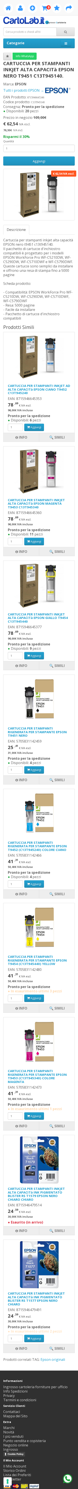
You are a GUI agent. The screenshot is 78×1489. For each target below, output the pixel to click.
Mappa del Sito (15, 1416)
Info (22, 1348)
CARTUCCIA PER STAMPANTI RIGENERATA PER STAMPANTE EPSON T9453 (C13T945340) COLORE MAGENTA (37, 1076)
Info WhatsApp (24, 56)
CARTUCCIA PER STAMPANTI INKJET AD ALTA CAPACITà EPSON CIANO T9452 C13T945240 (39, 389)
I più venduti (13, 1436)
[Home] (8, 9)
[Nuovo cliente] (32, 9)
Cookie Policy (15, 1454)
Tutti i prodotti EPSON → (24, 90)
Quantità (8, 141)
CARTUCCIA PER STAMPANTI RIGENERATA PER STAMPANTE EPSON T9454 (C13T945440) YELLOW (37, 960)
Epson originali (53, 1359)
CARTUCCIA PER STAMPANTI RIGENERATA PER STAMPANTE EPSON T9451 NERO (37, 732)
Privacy (9, 1395)
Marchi (9, 1427)
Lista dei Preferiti (17, 1474)
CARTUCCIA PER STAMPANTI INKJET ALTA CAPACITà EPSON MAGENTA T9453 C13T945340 (36, 503)
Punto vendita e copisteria (24, 1440)
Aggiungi (39, 161)
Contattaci (11, 1411)
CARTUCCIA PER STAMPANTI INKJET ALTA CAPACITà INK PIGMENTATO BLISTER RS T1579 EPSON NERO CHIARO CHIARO (36, 1194)
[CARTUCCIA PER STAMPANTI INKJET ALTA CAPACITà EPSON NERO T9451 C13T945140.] (39, 195)
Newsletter (12, 1479)
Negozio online (15, 1445)
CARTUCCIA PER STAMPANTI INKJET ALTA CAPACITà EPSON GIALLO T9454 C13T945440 (38, 617)
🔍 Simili (57, 1348)
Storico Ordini (14, 1470)
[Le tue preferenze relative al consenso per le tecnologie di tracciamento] (7, 1481)
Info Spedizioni (15, 1391)
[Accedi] (20, 9)
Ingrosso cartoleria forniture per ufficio (35, 1387)
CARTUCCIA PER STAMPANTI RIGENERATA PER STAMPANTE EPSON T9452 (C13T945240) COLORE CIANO (37, 846)
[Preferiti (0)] (57, 9)
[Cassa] (69, 9)
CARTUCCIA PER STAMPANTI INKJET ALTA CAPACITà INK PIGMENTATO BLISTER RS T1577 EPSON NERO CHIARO (36, 1298)
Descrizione (16, 229)
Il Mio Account (14, 1466)
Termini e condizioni (19, 1400)
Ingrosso (10, 1449)
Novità (8, 1432)
